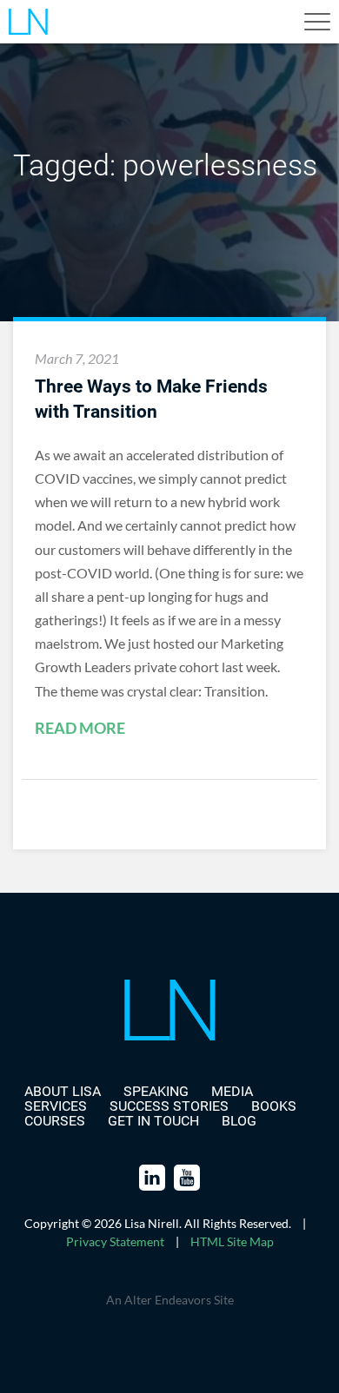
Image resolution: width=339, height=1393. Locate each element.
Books (273, 1106)
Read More (80, 728)
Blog (239, 1120)
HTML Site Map (232, 1241)
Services (55, 1106)
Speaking (156, 1091)
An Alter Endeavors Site (170, 1299)
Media (232, 1091)
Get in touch (153, 1120)
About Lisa (62, 1091)
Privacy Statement (115, 1241)
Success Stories (169, 1106)
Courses (54, 1120)
